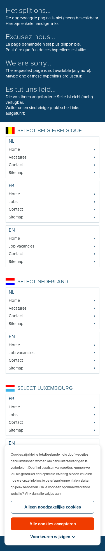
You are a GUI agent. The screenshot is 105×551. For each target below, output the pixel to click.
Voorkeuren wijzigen (50, 536)
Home (14, 149)
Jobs (13, 201)
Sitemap (16, 172)
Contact (16, 164)
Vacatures (18, 157)
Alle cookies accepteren (52, 523)
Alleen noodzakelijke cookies (52, 507)
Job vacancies (21, 246)
